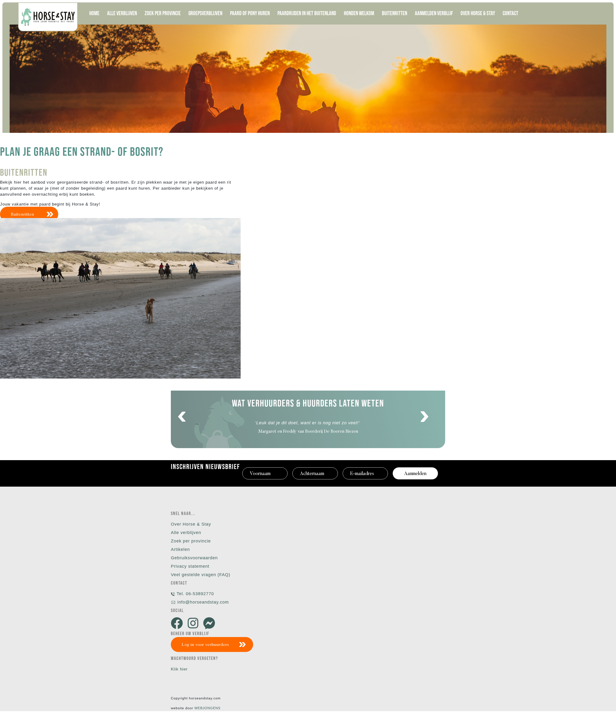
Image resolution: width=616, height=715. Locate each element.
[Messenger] (210, 623)
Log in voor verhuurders (205, 645)
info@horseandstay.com (203, 602)
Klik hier (179, 669)
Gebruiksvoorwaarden (194, 557)
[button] (182, 417)
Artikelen (180, 549)
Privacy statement (190, 566)
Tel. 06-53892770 (194, 593)
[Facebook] (178, 623)
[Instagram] (194, 623)
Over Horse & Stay (191, 524)
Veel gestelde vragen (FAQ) (200, 574)
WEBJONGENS (207, 708)
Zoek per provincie (191, 541)
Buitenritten (22, 215)
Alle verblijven (186, 532)
